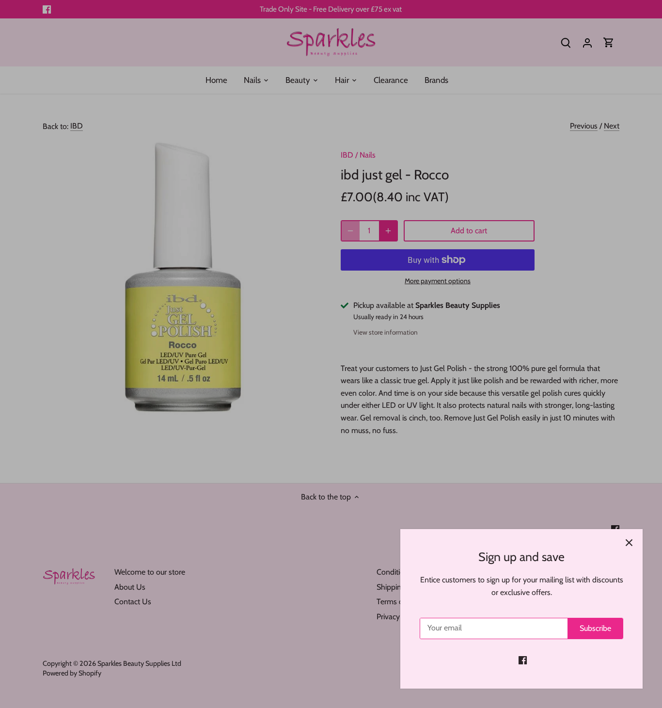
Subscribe (595, 628)
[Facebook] (523, 660)
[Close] (629, 542)
